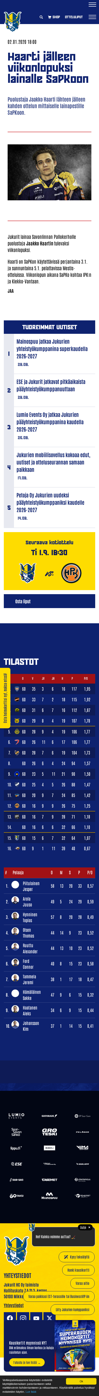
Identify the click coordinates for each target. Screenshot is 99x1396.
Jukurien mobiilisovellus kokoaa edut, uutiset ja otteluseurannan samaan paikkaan (53, 462)
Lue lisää (31, 1391)
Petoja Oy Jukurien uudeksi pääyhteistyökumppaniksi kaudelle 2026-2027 (50, 502)
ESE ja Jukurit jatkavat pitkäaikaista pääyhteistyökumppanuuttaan (50, 385)
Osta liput (22, 601)
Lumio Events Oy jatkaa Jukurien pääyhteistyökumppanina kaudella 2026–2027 (50, 421)
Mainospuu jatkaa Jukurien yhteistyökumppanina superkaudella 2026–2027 (52, 348)
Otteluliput (74, 17)
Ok (81, 1381)
